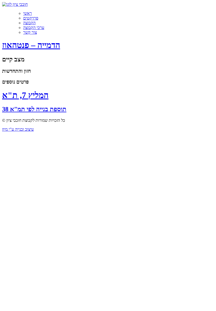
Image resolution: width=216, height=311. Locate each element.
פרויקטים (30, 18)
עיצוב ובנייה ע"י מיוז (18, 129)
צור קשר (30, 32)
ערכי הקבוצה (33, 27)
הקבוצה (29, 23)
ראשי (27, 13)
